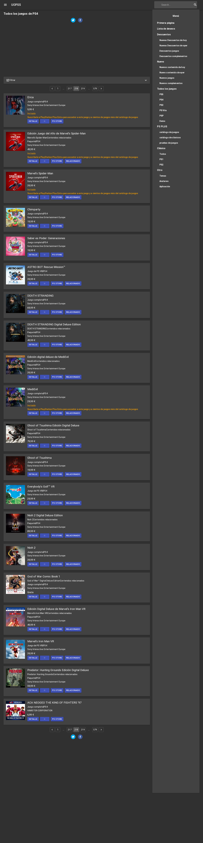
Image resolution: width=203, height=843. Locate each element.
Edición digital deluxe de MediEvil (48, 357)
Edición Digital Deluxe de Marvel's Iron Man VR (56, 609)
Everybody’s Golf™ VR (41, 486)
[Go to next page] (101, 88)
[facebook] (80, 20)
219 (83, 88)
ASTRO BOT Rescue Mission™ (46, 267)
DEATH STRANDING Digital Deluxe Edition (54, 324)
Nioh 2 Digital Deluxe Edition (45, 515)
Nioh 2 (31, 547)
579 (95, 88)
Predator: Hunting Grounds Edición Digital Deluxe (58, 670)
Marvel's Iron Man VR (40, 641)
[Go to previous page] (52, 88)
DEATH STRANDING (40, 295)
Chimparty (33, 209)
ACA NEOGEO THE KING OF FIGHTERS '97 (54, 702)
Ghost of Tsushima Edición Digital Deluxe (53, 425)
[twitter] (73, 20)
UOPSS (16, 5)
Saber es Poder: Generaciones (46, 238)
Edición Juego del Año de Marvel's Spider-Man (56, 133)
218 (76, 88)
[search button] (195, 4)
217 (69, 88)
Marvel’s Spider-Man (40, 173)
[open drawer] (5, 4)
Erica (30, 97)
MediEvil (32, 389)
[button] (77, 80)
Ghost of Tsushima (39, 457)
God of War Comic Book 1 (43, 576)
